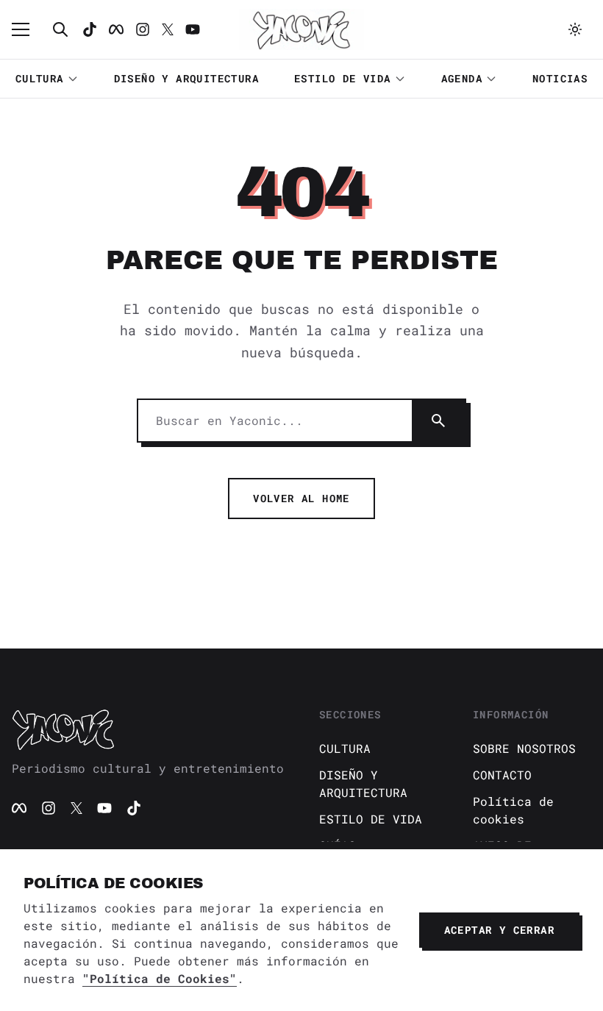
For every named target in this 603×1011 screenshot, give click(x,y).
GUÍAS (337, 845)
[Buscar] (60, 29)
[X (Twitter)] (76, 808)
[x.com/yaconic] (168, 29)
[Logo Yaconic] (301, 29)
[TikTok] (89, 29)
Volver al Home (301, 498)
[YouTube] (104, 808)
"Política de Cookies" (159, 978)
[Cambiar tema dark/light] (575, 29)
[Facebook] (116, 29)
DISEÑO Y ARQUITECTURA (186, 78)
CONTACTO (502, 774)
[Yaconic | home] (148, 729)
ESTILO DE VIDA (342, 78)
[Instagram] (142, 29)
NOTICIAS (560, 78)
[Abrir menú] (28, 29)
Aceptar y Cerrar (499, 930)
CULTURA (39, 78)
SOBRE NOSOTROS (524, 748)
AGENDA (461, 78)
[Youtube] (192, 29)
